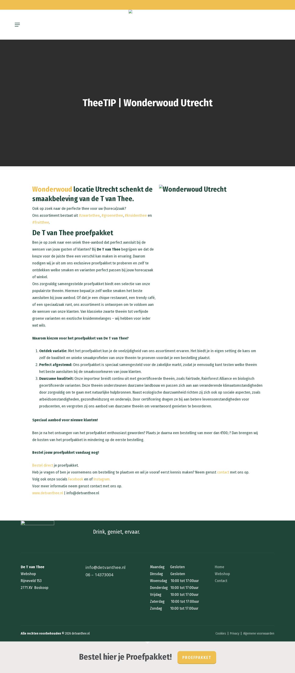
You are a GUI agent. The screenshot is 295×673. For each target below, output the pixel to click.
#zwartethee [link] (89, 215)
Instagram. (102, 479)
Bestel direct (42, 465)
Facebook (75, 479)
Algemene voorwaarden (258, 633)
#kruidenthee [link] (136, 215)
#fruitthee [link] (40, 222)
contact (223, 472)
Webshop (222, 573)
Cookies (220, 633)
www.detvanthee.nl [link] (47, 493)
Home (219, 567)
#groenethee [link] (112, 215)
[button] (17, 24)
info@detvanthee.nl (106, 567)
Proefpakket (196, 657)
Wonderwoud (52, 189)
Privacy (234, 633)
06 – (99, 574)
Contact (221, 580)
